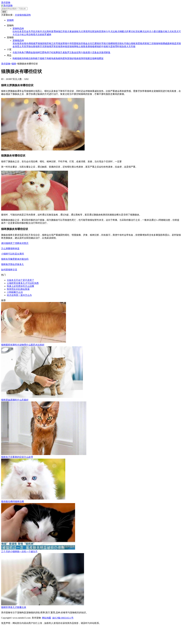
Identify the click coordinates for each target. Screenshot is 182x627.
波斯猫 (63, 43)
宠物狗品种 (18, 28)
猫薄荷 (81, 58)
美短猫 (22, 43)
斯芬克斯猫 (43, 46)
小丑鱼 (93, 52)
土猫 (80, 46)
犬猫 (108, 43)
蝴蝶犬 (122, 31)
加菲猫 (81, 43)
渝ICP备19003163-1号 (63, 618)
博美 (85, 31)
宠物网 (10, 20)
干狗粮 (47, 58)
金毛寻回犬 (32, 31)
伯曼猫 (34, 46)
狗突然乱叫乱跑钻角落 (18, 289)
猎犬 (35, 34)
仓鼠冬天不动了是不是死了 (20, 280)
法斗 (19, 34)
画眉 (87, 52)
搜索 (4, 12)
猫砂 (71, 58)
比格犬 (116, 31)
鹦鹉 (28, 52)
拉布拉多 (17, 31)
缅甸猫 (159, 43)
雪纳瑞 (56, 31)
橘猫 (112, 43)
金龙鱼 (100, 52)
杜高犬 (175, 31)
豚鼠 (58, 52)
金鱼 (33, 52)
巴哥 (62, 31)
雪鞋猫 (118, 46)
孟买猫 (177, 43)
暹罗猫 (36, 43)
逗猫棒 (93, 58)
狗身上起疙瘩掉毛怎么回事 (20, 286)
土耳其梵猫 (25, 46)
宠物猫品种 (18, 40)
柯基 (51, 31)
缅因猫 (43, 43)
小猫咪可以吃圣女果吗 (12, 254)
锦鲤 (37, 52)
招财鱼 (107, 52)
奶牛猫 (102, 46)
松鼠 (53, 52)
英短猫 (16, 43)
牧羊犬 (41, 31)
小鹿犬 (154, 31)
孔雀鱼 (63, 52)
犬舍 (17, 15)
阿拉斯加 (92, 31)
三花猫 (152, 43)
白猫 (131, 43)
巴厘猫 (95, 43)
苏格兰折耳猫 (53, 43)
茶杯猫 (63, 46)
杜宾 (135, 31)
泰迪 (71, 31)
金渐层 (16, 46)
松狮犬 (141, 31)
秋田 (99, 31)
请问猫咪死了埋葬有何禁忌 (14, 243)
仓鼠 (15, 52)
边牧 (30, 34)
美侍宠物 (5, 2)
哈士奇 (25, 34)
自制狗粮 (33, 58)
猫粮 (19, 58)
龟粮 (53, 58)
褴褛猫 (95, 46)
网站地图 (46, 618)
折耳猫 (102, 43)
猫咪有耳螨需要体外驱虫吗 (14, 259)
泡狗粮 (25, 58)
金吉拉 (88, 43)
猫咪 (14, 63)
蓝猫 (69, 46)
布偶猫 (29, 43)
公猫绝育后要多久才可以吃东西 (23, 283)
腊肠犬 (161, 31)
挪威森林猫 (168, 43)
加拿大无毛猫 (128, 46)
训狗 (28, 15)
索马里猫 (110, 46)
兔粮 (58, 58)
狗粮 (15, 58)
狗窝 (62, 58)
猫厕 (87, 58)
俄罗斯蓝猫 (54, 46)
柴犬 (67, 31)
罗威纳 (47, 34)
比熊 (46, 31)
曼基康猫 (87, 46)
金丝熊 (77, 52)
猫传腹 (22, 15)
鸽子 (49, 52)
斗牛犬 (109, 31)
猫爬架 (100, 58)
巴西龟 (43, 52)
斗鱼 (83, 52)
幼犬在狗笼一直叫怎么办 (19, 295)
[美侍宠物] (7, 5)
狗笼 (67, 58)
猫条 (76, 58)
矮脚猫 (75, 46)
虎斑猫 (145, 43)
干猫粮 (41, 58)
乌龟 (19, 52)
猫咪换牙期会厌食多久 (12, 264)
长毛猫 (125, 43)
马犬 (80, 31)
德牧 (76, 31)
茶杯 (103, 31)
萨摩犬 (129, 31)
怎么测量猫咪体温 (10, 248)
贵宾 (24, 31)
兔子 (24, 52)
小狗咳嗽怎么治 (15, 292)
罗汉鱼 (70, 52)
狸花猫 (118, 43)
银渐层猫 (137, 43)
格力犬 (168, 31)
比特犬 (147, 31)
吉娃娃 (41, 34)
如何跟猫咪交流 (9, 269)
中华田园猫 (72, 43)
